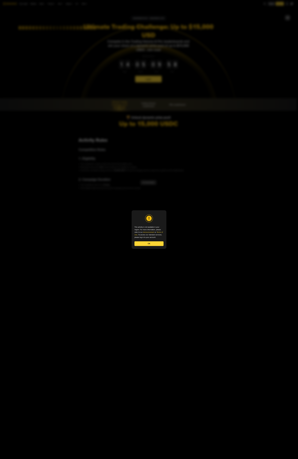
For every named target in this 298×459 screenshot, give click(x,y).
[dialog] (149, 229)
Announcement (148, 232)
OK (149, 243)
